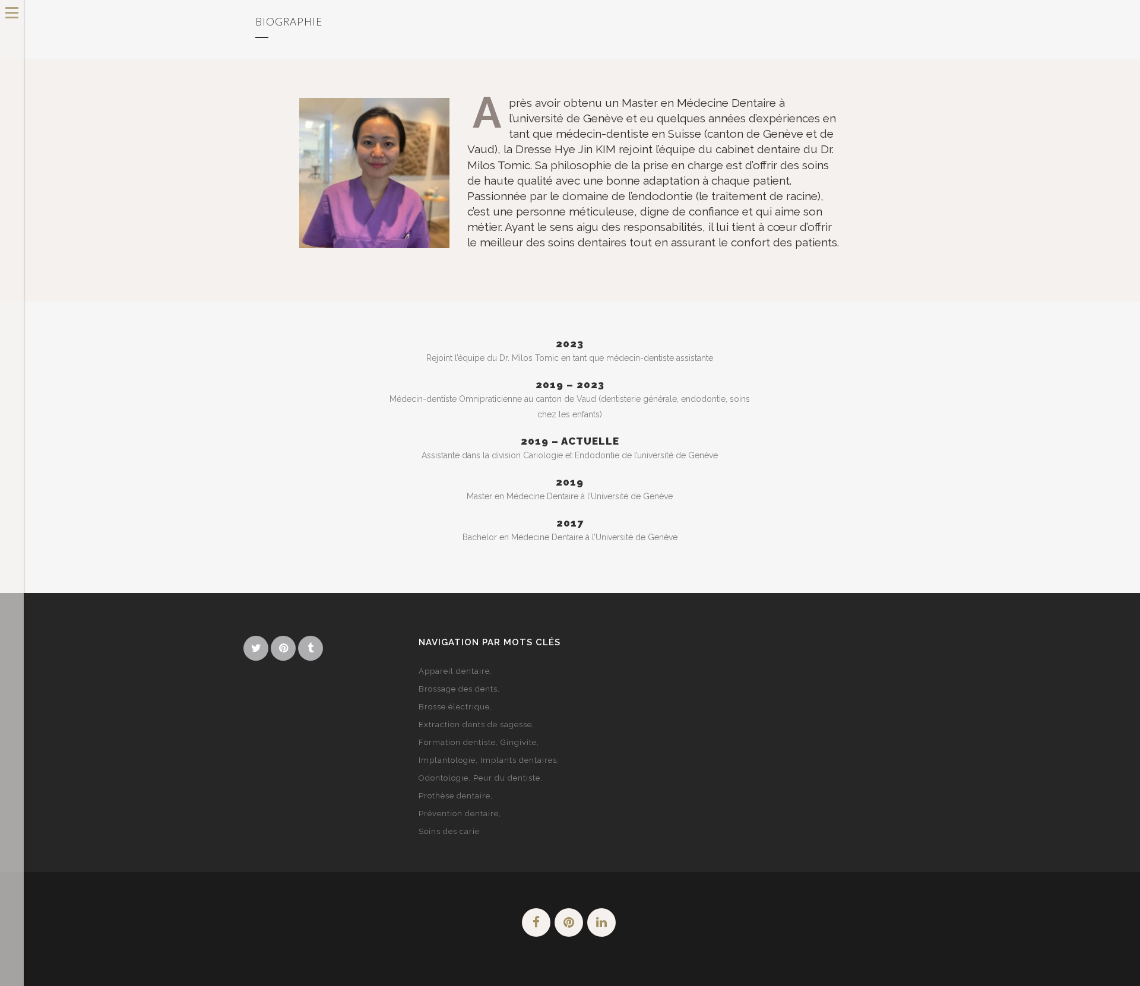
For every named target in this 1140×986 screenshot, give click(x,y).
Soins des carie (449, 831)
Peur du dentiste (506, 777)
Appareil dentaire (454, 671)
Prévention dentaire (459, 813)
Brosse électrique (454, 706)
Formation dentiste (457, 742)
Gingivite (519, 742)
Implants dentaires (518, 760)
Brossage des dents (458, 688)
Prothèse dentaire (454, 795)
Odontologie (443, 777)
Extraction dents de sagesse (475, 724)
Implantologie (447, 760)
